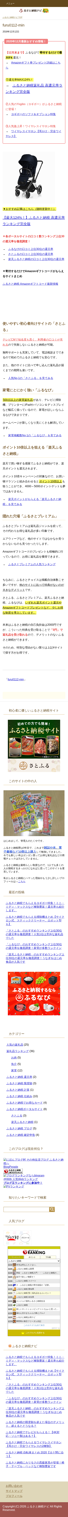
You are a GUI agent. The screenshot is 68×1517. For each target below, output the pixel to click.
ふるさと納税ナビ (24, 1346)
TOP (12, 17)
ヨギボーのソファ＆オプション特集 (33, 114)
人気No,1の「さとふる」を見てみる (30, 378)
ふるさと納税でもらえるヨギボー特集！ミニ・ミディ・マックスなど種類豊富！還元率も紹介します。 (35, 907)
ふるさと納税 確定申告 (20, 1134)
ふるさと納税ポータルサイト (24, 1109)
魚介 (14, 1064)
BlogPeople (10, 1166)
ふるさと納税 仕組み (19, 1096)
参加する (55, 1328)
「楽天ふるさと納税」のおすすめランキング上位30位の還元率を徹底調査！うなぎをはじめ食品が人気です (35, 958)
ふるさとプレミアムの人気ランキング (32, 564)
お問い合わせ (14, 1485)
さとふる (16, 1115)
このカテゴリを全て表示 (34, 1325)
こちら (21, 881)
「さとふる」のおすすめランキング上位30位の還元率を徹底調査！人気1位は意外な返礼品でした (34, 934)
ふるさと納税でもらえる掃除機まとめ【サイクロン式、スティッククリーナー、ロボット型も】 (35, 920)
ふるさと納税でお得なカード (24, 1102)
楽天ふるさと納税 (22, 1122)
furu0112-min (16, 679)
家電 (14, 1070)
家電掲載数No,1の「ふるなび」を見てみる (35, 435)
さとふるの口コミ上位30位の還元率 (30, 254)
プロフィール (14, 1496)
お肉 (14, 1057)
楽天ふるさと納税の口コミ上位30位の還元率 (36, 259)
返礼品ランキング (17, 1051)
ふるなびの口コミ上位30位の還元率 (30, 249)
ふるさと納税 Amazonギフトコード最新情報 (30, 283)
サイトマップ (14, 1490)
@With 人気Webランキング (20, 1179)
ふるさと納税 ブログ (19, 1128)
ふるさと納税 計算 (17, 1089)
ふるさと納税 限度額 (19, 1083)
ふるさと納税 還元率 (19, 1076)
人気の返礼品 (14, 1044)
